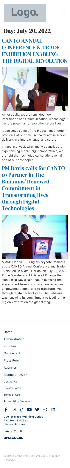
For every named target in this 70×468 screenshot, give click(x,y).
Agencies (10, 367)
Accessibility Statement (18, 401)
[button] (63, 13)
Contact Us (10, 381)
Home (8, 332)
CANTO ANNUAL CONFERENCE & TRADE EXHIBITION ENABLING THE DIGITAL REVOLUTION (35, 51)
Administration (14, 339)
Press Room (12, 360)
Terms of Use (12, 394)
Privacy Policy (12, 388)
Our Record (12, 353)
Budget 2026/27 (15, 375)
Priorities (10, 346)
